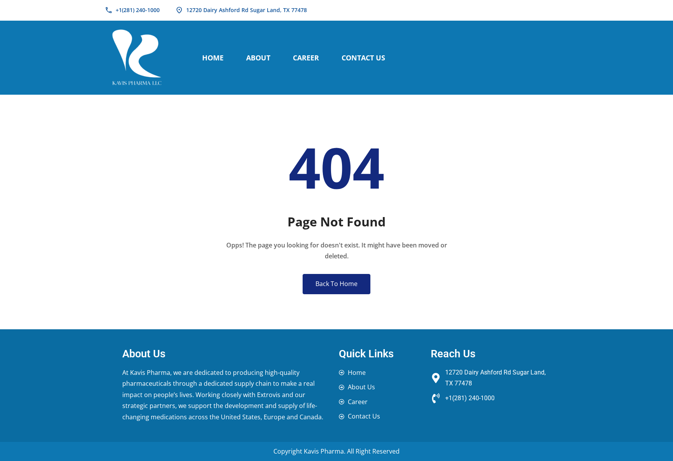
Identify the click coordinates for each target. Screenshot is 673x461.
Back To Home (336, 283)
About (258, 57)
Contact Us (363, 57)
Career (306, 57)
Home (213, 57)
